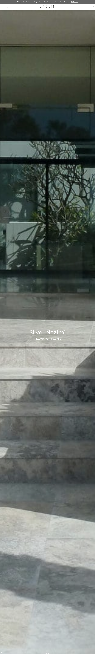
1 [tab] (1, 652)
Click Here (74, 2)
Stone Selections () (89, 6)
